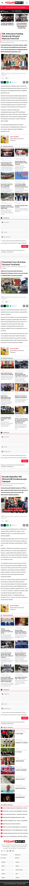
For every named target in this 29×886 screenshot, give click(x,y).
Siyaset (2, 392)
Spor (16, 767)
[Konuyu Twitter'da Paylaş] (5, 82)
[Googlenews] (13, 851)
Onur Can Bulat (14, 136)
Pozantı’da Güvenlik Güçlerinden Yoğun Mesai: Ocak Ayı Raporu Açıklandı (7, 655)
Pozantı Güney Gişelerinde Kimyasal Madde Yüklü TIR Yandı (21, 632)
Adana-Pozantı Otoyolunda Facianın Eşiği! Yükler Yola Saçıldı (21, 374)
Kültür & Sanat (9, 40)
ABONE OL (14, 82)
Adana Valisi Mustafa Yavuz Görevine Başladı (7, 373)
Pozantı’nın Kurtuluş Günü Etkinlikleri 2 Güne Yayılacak (21, 163)
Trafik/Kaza (17, 370)
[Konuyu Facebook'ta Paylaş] (2, 82)
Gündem (9, 158)
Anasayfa (4, 40)
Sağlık (16, 739)
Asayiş (7, 483)
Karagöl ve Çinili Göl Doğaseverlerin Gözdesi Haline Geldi (7, 207)
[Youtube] (10, 851)
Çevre (21, 776)
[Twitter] (5, 851)
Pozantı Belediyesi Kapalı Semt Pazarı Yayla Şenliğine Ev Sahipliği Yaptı (7, 26)
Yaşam (2, 159)
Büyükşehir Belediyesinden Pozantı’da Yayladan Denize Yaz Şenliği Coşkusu (21, 26)
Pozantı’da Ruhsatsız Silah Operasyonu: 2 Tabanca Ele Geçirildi (20, 654)
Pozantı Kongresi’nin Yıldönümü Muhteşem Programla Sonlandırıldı (7, 164)
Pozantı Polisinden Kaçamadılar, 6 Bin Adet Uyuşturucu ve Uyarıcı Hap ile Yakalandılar (7, 679)
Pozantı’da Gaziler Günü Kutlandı (21, 206)
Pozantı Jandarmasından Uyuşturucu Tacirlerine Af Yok (7, 631)
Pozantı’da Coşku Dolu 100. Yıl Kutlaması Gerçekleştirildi (7, 185)
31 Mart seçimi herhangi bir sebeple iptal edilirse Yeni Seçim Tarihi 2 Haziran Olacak (21, 421)
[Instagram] (7, 851)
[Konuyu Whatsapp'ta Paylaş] (7, 82)
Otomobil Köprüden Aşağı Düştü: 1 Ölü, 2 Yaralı (6, 419)
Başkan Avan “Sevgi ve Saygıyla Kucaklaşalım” (21, 396)
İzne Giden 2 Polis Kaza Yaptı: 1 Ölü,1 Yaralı (21, 677)
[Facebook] (2, 851)
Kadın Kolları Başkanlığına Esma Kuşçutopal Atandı (6, 397)
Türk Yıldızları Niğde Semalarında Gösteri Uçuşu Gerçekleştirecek (21, 185)
